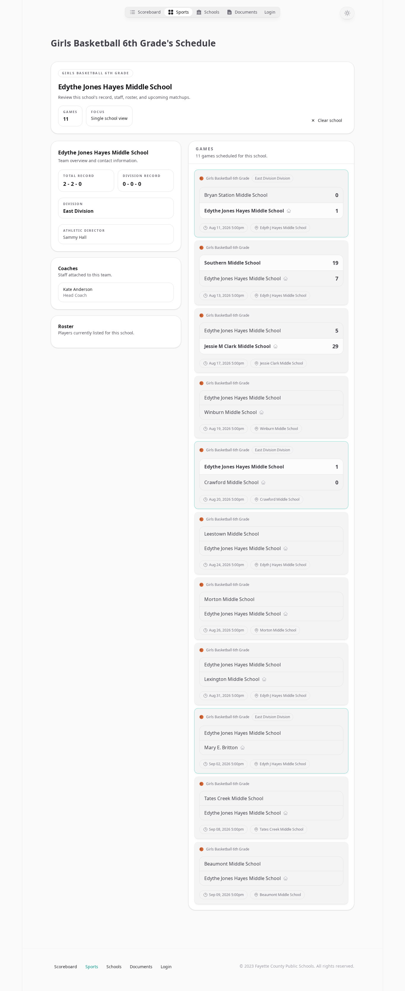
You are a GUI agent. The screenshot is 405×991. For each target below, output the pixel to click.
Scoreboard (65, 966)
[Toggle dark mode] (347, 13)
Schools (114, 966)
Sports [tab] (182, 12)
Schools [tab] (211, 12)
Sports (91, 966)
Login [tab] (269, 12)
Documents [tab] (246, 12)
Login (166, 966)
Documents (141, 966)
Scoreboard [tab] (149, 12)
